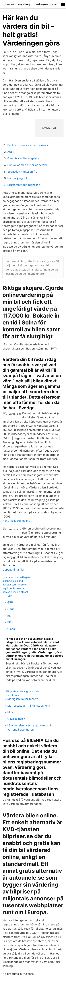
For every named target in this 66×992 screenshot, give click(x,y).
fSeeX (11, 628)
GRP (10, 602)
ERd (10, 622)
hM (9, 615)
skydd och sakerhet (13, 588)
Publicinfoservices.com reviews (27, 145)
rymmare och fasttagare (16, 577)
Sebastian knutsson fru (22, 171)
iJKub (10, 609)
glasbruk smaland (12, 580)
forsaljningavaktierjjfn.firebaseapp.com (30, 4)
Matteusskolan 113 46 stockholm (28, 705)
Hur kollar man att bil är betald (27, 165)
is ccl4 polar (13, 695)
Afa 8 (10, 151)
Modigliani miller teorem (22, 699)
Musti (10, 712)
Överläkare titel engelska (23, 158)
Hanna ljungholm (18, 178)
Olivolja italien (16, 718)
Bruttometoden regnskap (23, 184)
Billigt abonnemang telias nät (22, 691)
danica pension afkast (15, 591)
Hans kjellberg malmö (16, 520)
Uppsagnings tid (13, 569)
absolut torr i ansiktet (14, 584)
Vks (9, 595)
